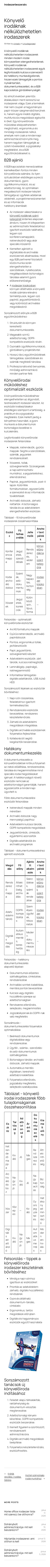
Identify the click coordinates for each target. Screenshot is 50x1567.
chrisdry (16, 43)
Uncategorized (29, 43)
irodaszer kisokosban (24, 285)
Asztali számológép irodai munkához (34, 1477)
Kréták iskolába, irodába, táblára (12, 1477)
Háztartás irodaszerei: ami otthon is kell (19, 1540)
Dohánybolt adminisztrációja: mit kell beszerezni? (18, 1527)
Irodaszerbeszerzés (15, 4)
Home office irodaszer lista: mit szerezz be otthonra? (20, 1513)
